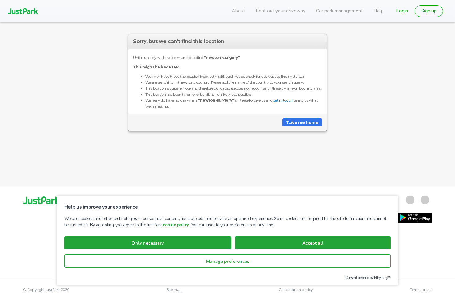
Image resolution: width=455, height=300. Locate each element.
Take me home (302, 122)
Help (378, 11)
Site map (174, 289)
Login (402, 11)
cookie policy (176, 225)
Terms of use (421, 289)
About (238, 11)
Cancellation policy (296, 289)
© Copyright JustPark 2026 (46, 289)
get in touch (283, 100)
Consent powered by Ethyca (364, 278)
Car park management (339, 11)
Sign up (429, 11)
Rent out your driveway (281, 11)
